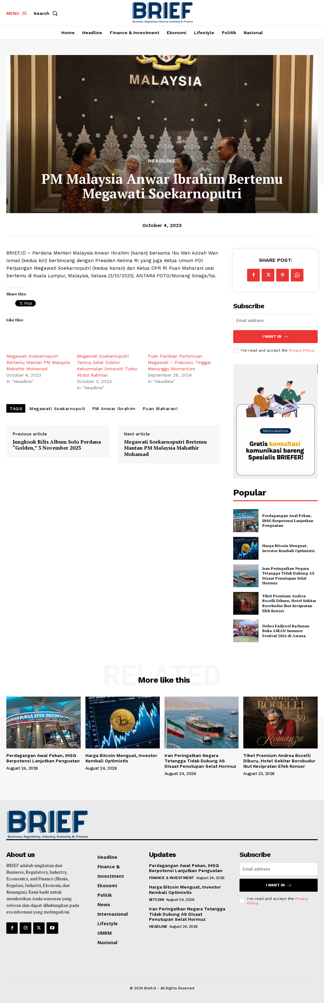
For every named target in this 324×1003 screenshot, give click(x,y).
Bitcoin (156, 899)
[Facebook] (253, 275)
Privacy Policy (301, 350)
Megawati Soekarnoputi (57, 408)
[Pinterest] (282, 275)
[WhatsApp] (297, 275)
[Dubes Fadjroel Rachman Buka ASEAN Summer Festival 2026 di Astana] (246, 630)
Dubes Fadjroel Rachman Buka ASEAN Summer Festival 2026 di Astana (285, 631)
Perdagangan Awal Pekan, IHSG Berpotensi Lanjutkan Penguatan (287, 520)
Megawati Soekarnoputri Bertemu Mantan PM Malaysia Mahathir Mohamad (38, 362)
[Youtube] (52, 928)
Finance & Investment (171, 878)
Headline (162, 160)
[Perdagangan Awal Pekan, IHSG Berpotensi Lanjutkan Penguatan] (246, 520)
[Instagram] (25, 928)
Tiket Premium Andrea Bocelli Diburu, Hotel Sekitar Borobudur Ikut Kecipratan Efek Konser (289, 603)
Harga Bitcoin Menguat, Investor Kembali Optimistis (289, 548)
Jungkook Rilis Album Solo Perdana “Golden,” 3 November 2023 (57, 445)
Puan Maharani (160, 408)
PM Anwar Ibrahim (114, 408)
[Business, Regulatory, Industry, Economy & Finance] (42, 824)
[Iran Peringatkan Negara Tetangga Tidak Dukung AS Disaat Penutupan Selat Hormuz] (246, 575)
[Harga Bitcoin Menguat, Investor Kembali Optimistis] (246, 548)
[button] (47, 13)
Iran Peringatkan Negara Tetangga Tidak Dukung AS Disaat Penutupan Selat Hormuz (288, 576)
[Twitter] (268, 275)
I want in (271, 336)
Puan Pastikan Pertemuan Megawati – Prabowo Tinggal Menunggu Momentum (179, 362)
